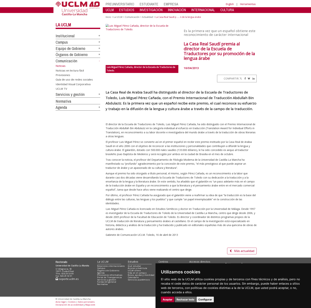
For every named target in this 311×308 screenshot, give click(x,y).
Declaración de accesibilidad (69, 304)
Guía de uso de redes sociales (74, 79)
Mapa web (90, 304)
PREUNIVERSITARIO (120, 4)
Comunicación (66, 61)
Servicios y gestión (70, 94)
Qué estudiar (134, 266)
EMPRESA (171, 4)
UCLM (110, 9)
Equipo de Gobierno (70, 48)
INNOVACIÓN (177, 9)
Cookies (72, 301)
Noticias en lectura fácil (70, 70)
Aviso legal (61, 301)
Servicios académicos (139, 279)
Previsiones (63, 75)
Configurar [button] (205, 299)
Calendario (133, 277)
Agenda (61, 107)
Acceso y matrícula (137, 268)
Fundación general (106, 281)
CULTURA (227, 9)
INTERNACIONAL (203, 9)
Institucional (65, 36)
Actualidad (147, 17)
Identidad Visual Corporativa (73, 84)
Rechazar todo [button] (185, 299)
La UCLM (63, 25)
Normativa (63, 101)
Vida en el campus (137, 272)
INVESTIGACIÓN (151, 9)
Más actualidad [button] (244, 251)
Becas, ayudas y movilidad (141, 275)
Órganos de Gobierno (72, 54)
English (230, 4)
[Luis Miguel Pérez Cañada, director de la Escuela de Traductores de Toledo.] (142, 44)
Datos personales (86, 301)
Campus (62, 42)
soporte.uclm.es (68, 279)
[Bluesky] (248, 78)
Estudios (133, 261)
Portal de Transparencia (109, 277)
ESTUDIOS (126, 9)
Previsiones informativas (109, 275)
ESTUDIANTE (149, 4)
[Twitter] (241, 78)
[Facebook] (244, 78)
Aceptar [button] (167, 299)
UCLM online (134, 270)
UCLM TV (61, 88)
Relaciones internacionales (111, 266)
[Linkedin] (253, 78)
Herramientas (248, 4)
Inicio (108, 17)
